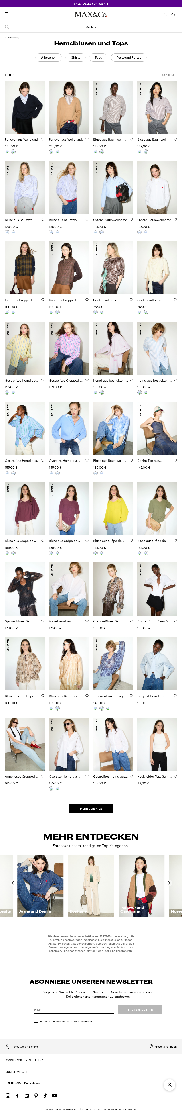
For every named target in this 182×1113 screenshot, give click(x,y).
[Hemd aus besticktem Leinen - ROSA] (102, 392)
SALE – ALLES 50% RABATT (91, 3)
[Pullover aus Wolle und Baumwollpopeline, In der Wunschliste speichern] (43, 139)
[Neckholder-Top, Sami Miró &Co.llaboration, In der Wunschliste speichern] (175, 776)
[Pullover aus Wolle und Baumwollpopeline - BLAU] (13, 152)
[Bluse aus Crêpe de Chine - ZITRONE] (7, 553)
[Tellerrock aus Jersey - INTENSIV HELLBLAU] (108, 708)
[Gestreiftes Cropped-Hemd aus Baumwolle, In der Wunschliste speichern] (87, 380)
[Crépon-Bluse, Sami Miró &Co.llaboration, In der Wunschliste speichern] (131, 621)
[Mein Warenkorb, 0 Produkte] (173, 14)
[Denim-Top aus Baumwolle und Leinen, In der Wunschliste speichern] (175, 460)
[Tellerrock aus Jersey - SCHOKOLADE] (95, 708)
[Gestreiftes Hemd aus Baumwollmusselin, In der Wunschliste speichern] (131, 776)
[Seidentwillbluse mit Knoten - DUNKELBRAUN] (95, 312)
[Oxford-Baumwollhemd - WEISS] (95, 232)
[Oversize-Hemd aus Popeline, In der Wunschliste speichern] (87, 460)
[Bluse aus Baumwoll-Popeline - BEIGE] (102, 473)
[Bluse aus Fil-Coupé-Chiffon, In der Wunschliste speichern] (43, 696)
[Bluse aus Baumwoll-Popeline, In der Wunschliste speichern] (131, 139)
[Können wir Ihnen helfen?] (175, 1060)
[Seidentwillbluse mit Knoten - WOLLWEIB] (102, 312)
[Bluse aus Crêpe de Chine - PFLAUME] (13, 553)
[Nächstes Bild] (37, 107)
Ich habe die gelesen (66, 1020)
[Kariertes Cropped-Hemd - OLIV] (7, 312)
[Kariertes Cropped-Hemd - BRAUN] (13, 312)
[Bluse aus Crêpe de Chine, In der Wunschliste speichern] (43, 540)
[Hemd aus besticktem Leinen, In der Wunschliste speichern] (131, 380)
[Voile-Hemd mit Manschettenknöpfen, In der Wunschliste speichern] (87, 621)
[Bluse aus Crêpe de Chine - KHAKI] (57, 553)
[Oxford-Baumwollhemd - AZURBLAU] (102, 232)
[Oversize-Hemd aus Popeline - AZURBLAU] (57, 473)
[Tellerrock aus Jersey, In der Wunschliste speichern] (131, 696)
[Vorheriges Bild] (12, 107)
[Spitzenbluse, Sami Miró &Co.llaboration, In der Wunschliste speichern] (43, 621)
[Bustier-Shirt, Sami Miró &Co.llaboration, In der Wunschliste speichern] (175, 621)
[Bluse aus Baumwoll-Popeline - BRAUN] (102, 152)
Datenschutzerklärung (69, 1020)
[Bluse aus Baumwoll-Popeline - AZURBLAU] (95, 473)
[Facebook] (17, 1095)
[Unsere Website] (175, 1072)
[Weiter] (171, 883)
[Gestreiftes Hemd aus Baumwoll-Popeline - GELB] (7, 392)
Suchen (91, 27)
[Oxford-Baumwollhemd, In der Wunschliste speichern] (131, 219)
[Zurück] (10, 883)
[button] (165, 14)
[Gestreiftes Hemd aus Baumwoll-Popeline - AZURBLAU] (13, 392)
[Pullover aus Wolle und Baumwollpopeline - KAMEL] (7, 152)
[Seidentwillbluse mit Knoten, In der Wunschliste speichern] (131, 300)
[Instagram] (8, 1095)
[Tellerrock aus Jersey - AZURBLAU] (102, 708)
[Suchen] (13, 14)
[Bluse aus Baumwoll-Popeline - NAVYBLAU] (95, 152)
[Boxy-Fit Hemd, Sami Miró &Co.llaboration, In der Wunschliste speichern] (175, 696)
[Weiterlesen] (91, 960)
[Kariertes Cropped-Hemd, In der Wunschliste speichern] (43, 300)
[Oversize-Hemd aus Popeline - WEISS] (51, 473)
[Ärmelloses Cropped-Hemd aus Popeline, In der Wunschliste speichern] (43, 776)
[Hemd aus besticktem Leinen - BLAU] (95, 392)
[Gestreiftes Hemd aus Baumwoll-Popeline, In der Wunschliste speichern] (43, 380)
